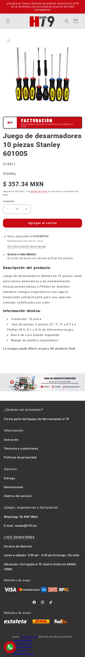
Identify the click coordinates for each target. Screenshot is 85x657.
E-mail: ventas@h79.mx (20, 525)
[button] (8, 21)
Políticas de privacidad (20, 457)
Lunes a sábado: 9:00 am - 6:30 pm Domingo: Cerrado (41, 555)
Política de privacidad (22, 644)
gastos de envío (38, 191)
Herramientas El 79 (29, 637)
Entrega (9, 478)
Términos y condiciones (21, 448)
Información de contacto (23, 654)
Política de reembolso (22, 640)
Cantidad (8, 201)
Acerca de (11, 439)
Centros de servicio (18, 496)
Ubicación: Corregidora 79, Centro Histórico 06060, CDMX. (40, 567)
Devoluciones (13, 487)
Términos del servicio (22, 647)
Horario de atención (18, 546)
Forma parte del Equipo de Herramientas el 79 (36, 419)
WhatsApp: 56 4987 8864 (21, 516)
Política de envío (20, 650)
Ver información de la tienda (26, 246)
